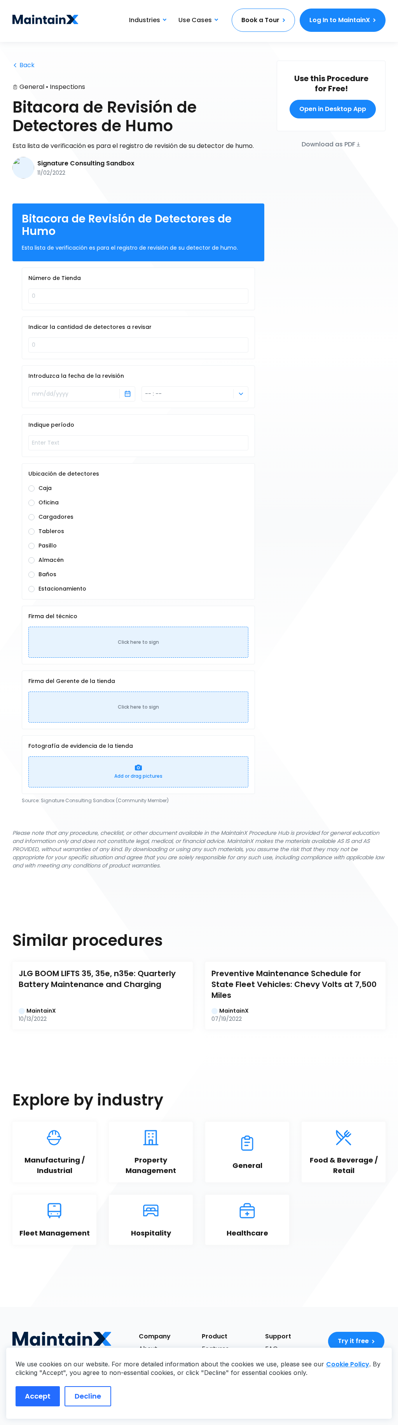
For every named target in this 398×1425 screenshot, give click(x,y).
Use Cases (195, 20)
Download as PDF (328, 144)
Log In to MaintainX (339, 20)
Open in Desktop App (332, 108)
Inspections (67, 86)
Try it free (353, 1340)
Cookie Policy (347, 1364)
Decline (88, 1396)
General (31, 86)
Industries (144, 20)
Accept (38, 1396)
